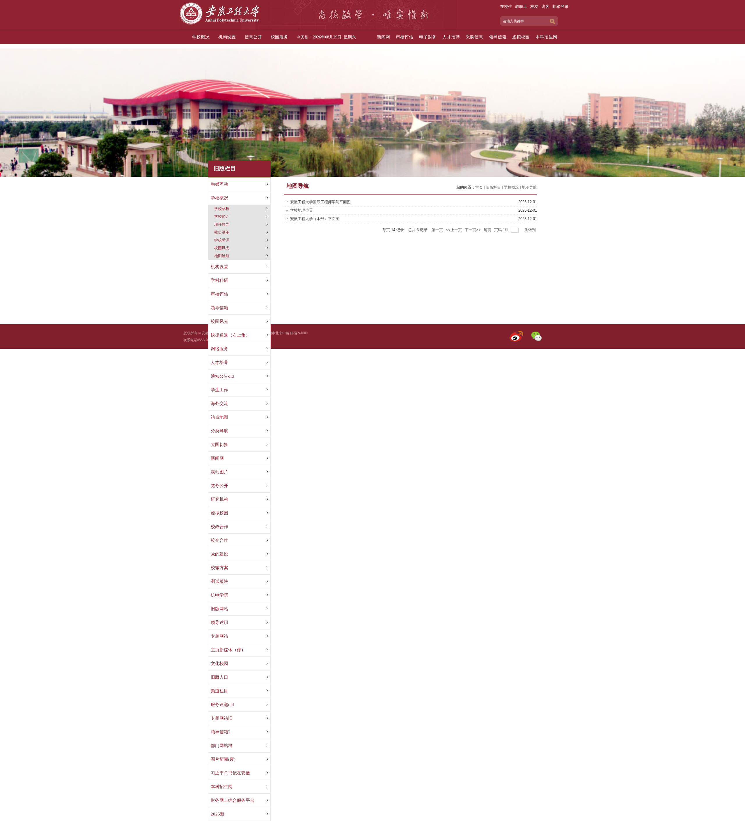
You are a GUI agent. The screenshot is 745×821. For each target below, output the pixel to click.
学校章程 (221, 208)
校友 (534, 6)
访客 (545, 6)
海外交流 (219, 403)
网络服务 (219, 348)
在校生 (506, 6)
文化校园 (219, 663)
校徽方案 (219, 567)
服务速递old (222, 704)
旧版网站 (219, 608)
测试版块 (219, 581)
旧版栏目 (493, 187)
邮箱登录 (560, 6)
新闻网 (217, 458)
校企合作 (219, 540)
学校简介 (221, 216)
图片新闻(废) (223, 759)
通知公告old (222, 376)
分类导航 (219, 431)
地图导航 (221, 256)
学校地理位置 (301, 210)
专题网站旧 (222, 718)
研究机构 (219, 499)
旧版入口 (219, 677)
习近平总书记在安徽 (230, 773)
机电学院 (219, 595)
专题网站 (219, 636)
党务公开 (219, 485)
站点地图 (219, 417)
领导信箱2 (220, 732)
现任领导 (221, 224)
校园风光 (221, 248)
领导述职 (219, 622)
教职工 (521, 6)
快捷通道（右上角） (230, 335)
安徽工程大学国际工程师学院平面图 (320, 202)
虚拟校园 (219, 513)
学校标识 (221, 240)
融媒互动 (219, 184)
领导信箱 (219, 307)
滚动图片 (219, 472)
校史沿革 (221, 232)
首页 (479, 187)
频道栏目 (219, 691)
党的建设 (219, 554)
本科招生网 (222, 786)
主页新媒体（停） (228, 649)
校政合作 (219, 526)
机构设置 (219, 266)
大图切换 (219, 444)
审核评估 (219, 294)
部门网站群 (222, 745)
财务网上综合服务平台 (232, 800)
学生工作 (219, 390)
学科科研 (219, 280)
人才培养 (219, 362)
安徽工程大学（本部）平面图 (314, 219)
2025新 (217, 814)
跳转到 (530, 230)
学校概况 (219, 198)
